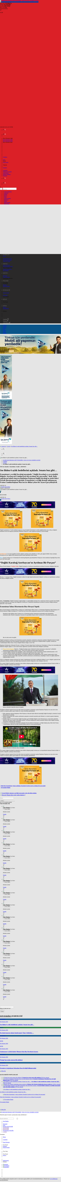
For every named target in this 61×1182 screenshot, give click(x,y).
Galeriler (5, 319)
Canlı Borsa (6, 173)
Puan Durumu (6, 277)
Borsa (4, 256)
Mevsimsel (6, 203)
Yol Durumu (8, 1130)
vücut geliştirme (8, 191)
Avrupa (4, 326)
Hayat (4, 332)
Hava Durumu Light (8, 139)
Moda (5, 201)
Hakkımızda (6, 308)
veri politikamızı (54, 1178)
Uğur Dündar (6, 807)
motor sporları (7, 198)
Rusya (5, 195)
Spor (4, 159)
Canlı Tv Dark (6, 265)
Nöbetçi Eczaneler (7, 171)
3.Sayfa (5, 325)
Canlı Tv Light (6, 261)
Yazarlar (5, 167)
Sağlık (5, 194)
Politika (5, 333)
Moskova (6, 199)
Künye (4, 307)
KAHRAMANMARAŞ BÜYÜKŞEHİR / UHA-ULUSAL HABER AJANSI (21, 460)
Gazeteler (5, 170)
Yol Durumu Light (7, 258)
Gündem (5, 157)
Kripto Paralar (6, 286)
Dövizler (5, 175)
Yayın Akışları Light (7, 266)
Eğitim (4, 330)
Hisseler (5, 285)
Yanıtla (4, 814)
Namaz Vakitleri (7, 174)
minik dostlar (7, 202)
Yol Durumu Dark (7, 260)
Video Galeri (6, 292)
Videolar (5, 321)
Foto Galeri (5, 162)
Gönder (2, 800)
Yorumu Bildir (7, 809)
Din (4, 329)
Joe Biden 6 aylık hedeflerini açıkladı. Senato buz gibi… (24, 446)
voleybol (6, 193)
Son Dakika (6, 270)
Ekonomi (5, 1124)
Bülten (4, 328)
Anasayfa (3, 446)
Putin (5, 197)
